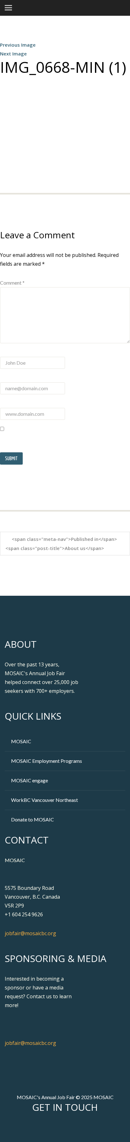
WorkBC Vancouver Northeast (44, 800)
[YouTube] (82, 1127)
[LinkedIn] (71, 1127)
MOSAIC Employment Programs (46, 761)
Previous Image (18, 45)
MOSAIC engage (29, 780)
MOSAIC (21, 741)
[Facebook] (49, 1127)
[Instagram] (93, 1127)
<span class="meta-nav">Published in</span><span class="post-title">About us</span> (61, 543)
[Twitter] (60, 1127)
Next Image (13, 53)
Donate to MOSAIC (32, 819)
